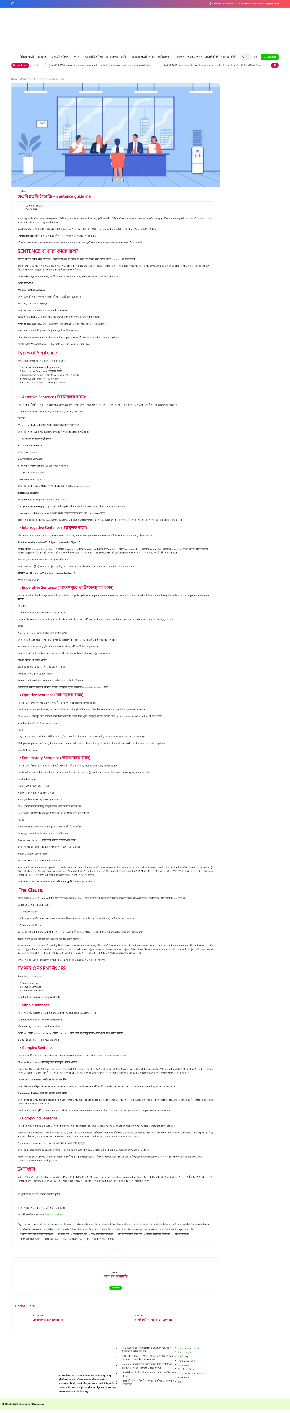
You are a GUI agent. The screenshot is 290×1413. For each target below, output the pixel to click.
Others (23, 79)
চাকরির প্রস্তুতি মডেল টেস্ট (166, 1224)
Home (14, 79)
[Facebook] (190, 1392)
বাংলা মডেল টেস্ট (80, 1234)
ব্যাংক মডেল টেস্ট (51, 1239)
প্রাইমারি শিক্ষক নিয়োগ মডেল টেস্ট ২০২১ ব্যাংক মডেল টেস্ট (87, 1229)
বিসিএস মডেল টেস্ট (182, 1234)
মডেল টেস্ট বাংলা (109, 1239)
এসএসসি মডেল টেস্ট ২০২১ (61, 1224)
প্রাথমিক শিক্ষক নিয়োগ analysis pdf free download (136, 1229)
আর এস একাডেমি (36, 206)
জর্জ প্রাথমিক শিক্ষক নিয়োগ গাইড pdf (195, 1224)
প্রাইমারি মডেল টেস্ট (53, 1229)
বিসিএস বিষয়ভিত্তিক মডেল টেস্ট (158, 1234)
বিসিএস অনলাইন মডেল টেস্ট (102, 1234)
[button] (246, 57)
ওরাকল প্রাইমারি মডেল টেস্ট (86, 1224)
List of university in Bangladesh (48, 1320)
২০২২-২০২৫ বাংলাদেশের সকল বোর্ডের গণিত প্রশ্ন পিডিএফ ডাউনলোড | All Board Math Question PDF (196, 65)
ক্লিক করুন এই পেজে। (54, 1215)
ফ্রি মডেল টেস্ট (63, 1234)
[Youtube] (216, 1392)
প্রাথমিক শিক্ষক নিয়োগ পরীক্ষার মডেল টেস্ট (36, 1234)
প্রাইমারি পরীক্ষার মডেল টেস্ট (30, 1229)
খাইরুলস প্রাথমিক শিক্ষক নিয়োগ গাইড (116, 1224)
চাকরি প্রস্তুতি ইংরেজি (144, 1224)
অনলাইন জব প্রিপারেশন (36, 1224)
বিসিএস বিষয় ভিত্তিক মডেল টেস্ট (130, 1234)
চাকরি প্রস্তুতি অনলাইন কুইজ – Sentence (153, 1320)
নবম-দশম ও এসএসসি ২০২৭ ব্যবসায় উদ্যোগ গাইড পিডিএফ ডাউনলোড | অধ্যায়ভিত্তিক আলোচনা (81, 65)
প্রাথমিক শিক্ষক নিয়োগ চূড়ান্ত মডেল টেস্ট (177, 1229)
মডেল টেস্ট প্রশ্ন (92, 1239)
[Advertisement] (145, 31)
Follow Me (116, 1287)
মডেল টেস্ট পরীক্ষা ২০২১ (72, 1239)
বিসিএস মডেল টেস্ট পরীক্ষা (30, 1239)
